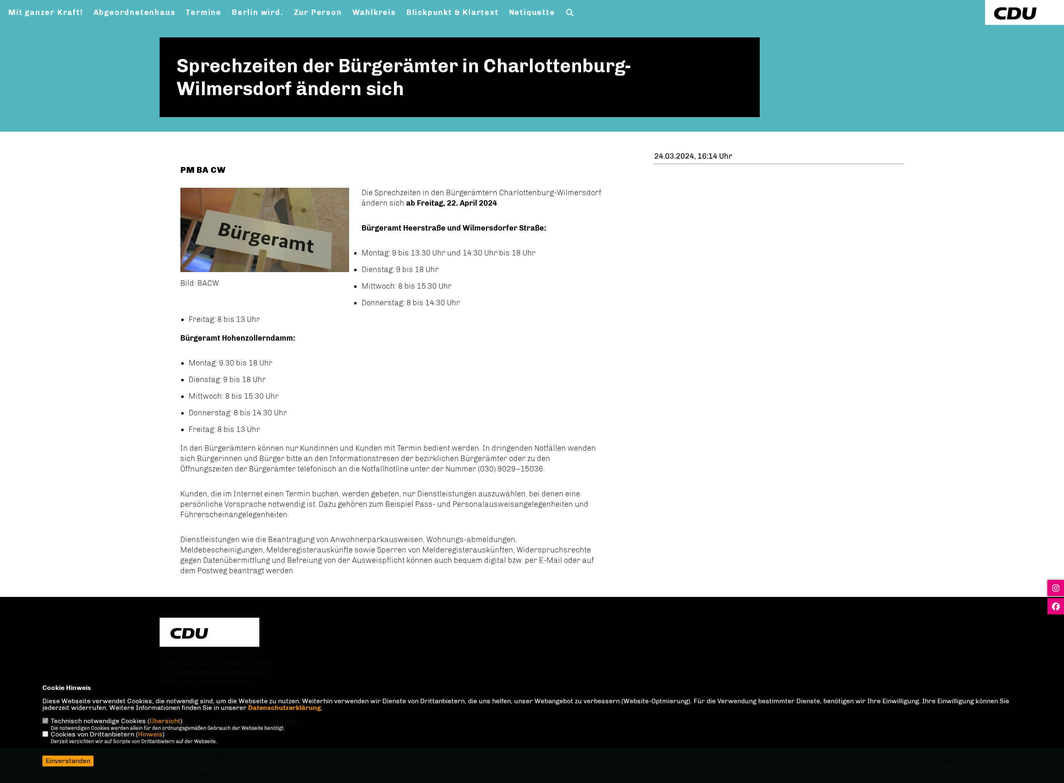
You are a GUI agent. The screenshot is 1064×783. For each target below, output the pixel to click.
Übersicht (165, 721)
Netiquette (532, 12)
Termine (204, 12)
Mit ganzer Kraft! (45, 12)
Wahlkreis (374, 12)
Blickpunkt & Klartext (452, 12)
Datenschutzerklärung (284, 708)
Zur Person (318, 12)
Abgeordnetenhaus (135, 12)
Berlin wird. (257, 12)
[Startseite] (209, 633)
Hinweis (150, 734)
